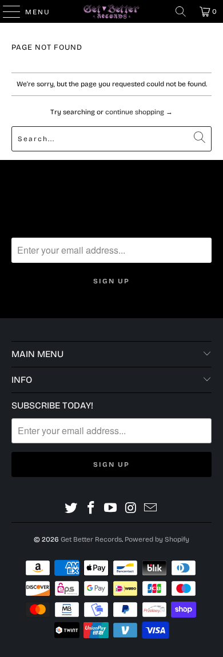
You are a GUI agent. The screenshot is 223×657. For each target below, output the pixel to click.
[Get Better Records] (112, 11)
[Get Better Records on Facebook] (90, 508)
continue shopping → (139, 112)
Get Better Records (91, 539)
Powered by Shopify (157, 539)
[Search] (181, 11)
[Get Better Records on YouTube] (111, 508)
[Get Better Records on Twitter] (71, 508)
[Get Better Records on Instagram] (131, 508)
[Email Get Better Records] (151, 508)
